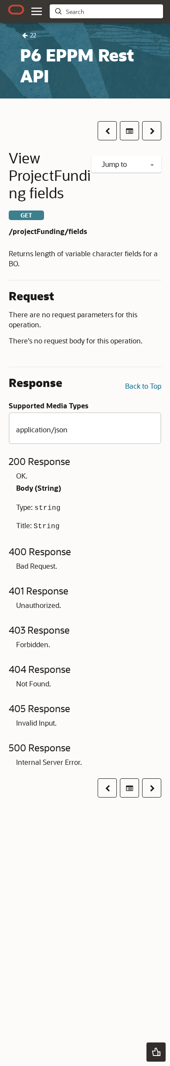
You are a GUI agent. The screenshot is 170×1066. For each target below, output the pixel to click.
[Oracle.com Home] (16, 9)
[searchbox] (112, 11)
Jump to (115, 164)
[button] (37, 11)
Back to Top (143, 385)
